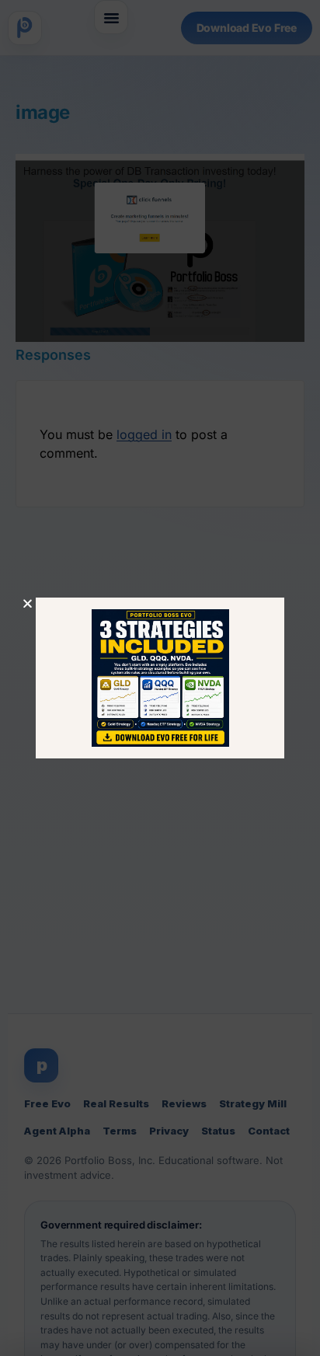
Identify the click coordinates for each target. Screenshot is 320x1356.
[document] (160, 678)
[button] (27, 603)
